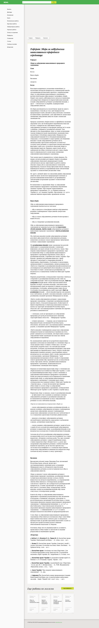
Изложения (10, 15)
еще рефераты (67, 588)
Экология (45, 38)
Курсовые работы (12, 23)
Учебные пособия (12, 44)
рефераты (37, 38)
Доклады (9, 12)
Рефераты (10, 35)
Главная (31, 38)
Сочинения (10, 38)
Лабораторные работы (13, 26)
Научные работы (11, 29)
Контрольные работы (13, 21)
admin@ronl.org (59, 622)
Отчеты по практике (12, 32)
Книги (8, 18)
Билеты (9, 9)
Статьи (9, 41)
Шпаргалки (10, 47)
